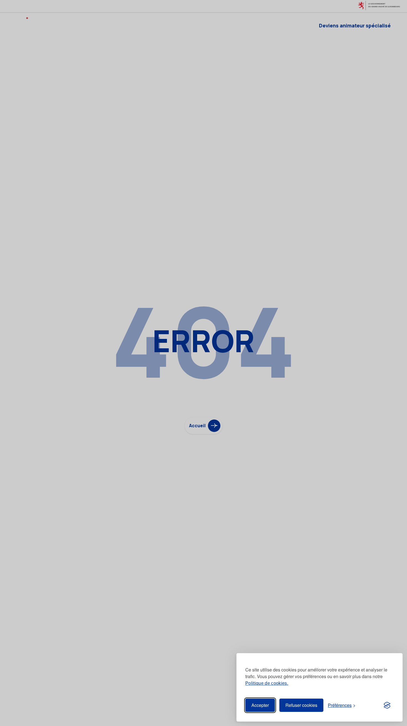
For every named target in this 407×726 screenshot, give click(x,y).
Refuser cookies (301, 705)
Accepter (260, 705)
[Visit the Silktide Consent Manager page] (387, 705)
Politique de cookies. (266, 683)
